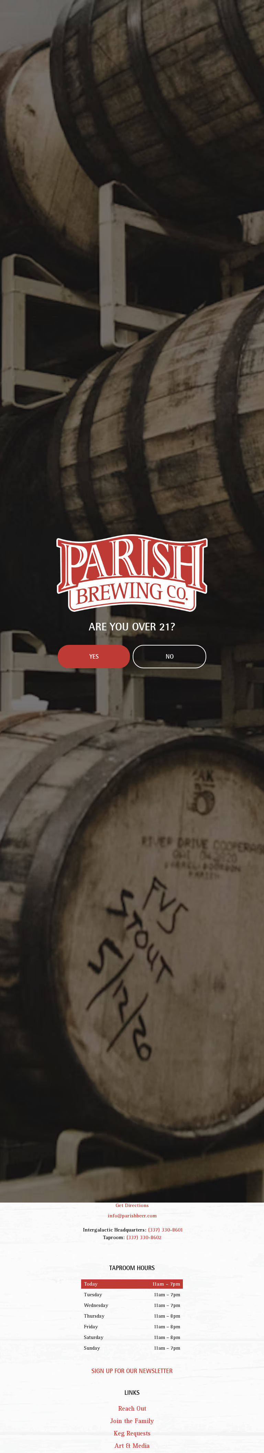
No (170, 783)
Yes (94, 783)
